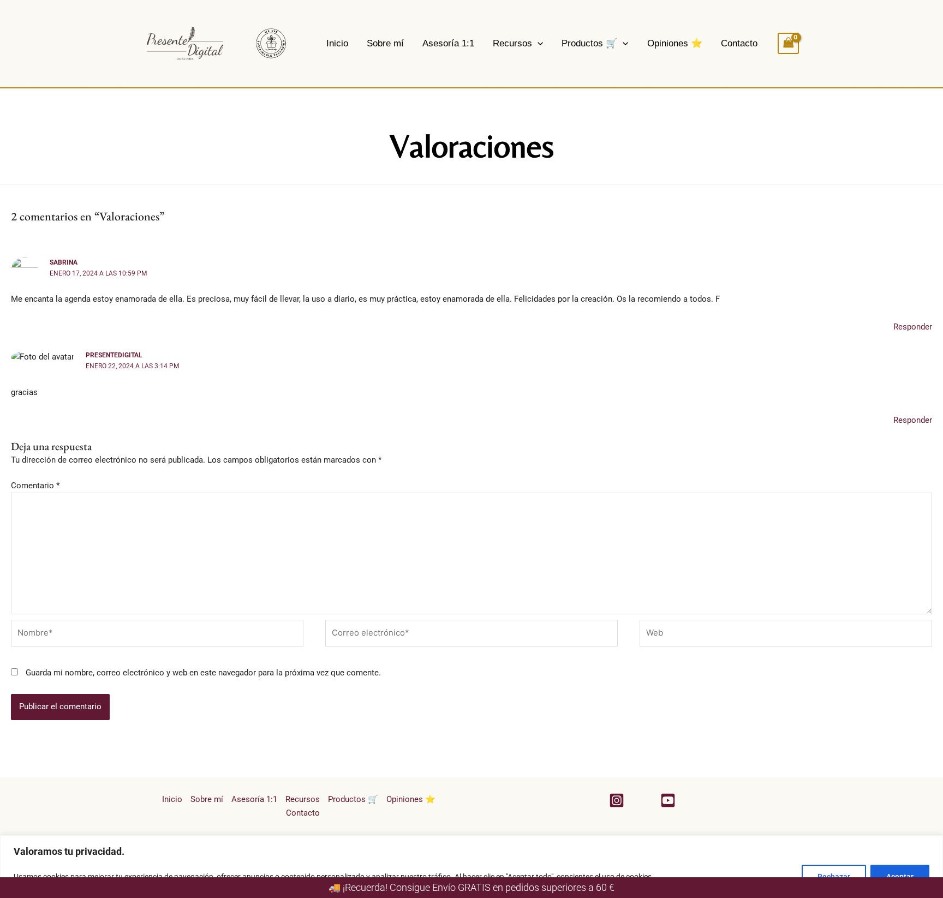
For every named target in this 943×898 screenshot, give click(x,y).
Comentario (35, 485)
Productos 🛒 (589, 43)
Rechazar (833, 876)
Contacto (739, 43)
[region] (471, 866)
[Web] (786, 635)
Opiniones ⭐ (674, 43)
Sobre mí (385, 43)
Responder (912, 327)
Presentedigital (114, 355)
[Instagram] (617, 800)
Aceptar (900, 876)
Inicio (337, 43)
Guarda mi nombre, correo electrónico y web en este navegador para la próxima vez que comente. (203, 673)
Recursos (512, 43)
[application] (537, 43)
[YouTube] (668, 800)
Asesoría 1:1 (448, 43)
